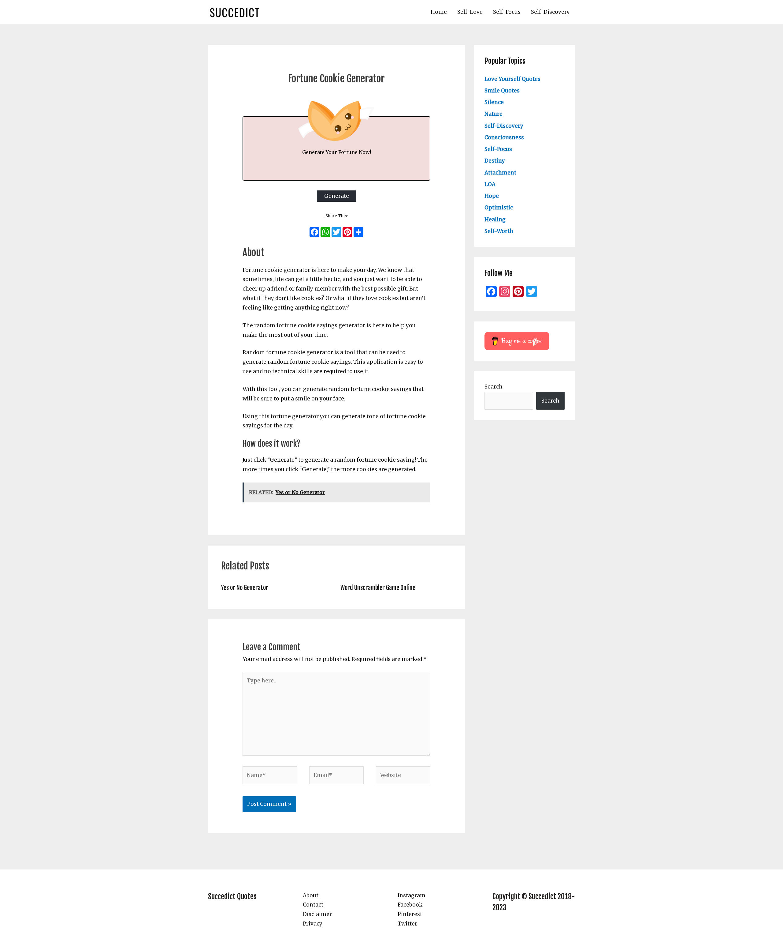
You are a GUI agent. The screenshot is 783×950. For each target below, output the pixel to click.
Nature (493, 114)
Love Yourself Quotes (512, 79)
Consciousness (504, 137)
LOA (489, 184)
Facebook (410, 904)
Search (493, 386)
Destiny (494, 160)
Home (439, 12)
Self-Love (470, 12)
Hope (491, 196)
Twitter (407, 923)
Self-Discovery (550, 12)
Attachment (500, 172)
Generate (336, 196)
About (310, 895)
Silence (494, 102)
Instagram (411, 895)
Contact (313, 904)
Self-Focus (507, 12)
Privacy (312, 923)
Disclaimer (317, 914)
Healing (495, 219)
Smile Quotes (502, 90)
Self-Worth (498, 231)
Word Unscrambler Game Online (377, 587)
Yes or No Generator (244, 587)
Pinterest (410, 914)
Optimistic (498, 207)
